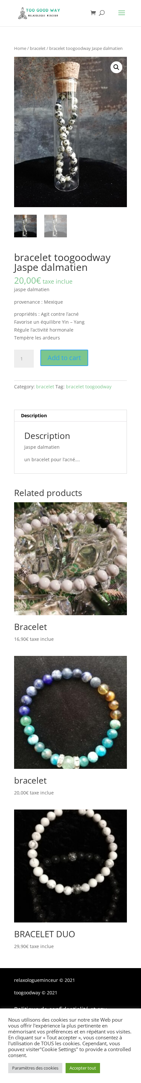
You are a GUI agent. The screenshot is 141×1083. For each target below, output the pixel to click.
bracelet (38, 48)
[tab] (70, 416)
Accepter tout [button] (83, 1068)
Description (34, 415)
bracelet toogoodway (88, 386)
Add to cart (64, 357)
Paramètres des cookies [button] (35, 1068)
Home (20, 48)
